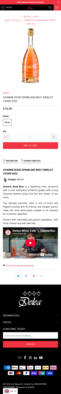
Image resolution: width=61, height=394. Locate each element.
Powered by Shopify (25, 387)
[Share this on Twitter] (18, 276)
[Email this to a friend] (42, 276)
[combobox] (10, 391)
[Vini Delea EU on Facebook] (25, 358)
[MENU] (1, 7)
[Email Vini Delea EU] (20, 358)
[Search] (50, 7)
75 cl (7, 122)
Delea (6, 92)
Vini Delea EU (17, 384)
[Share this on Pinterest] (34, 276)
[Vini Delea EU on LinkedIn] (35, 358)
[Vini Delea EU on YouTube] (41, 358)
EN (12, 391)
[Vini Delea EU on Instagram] (30, 358)
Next (36, 17)
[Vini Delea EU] (30, 7)
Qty (4, 131)
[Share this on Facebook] (26, 276)
